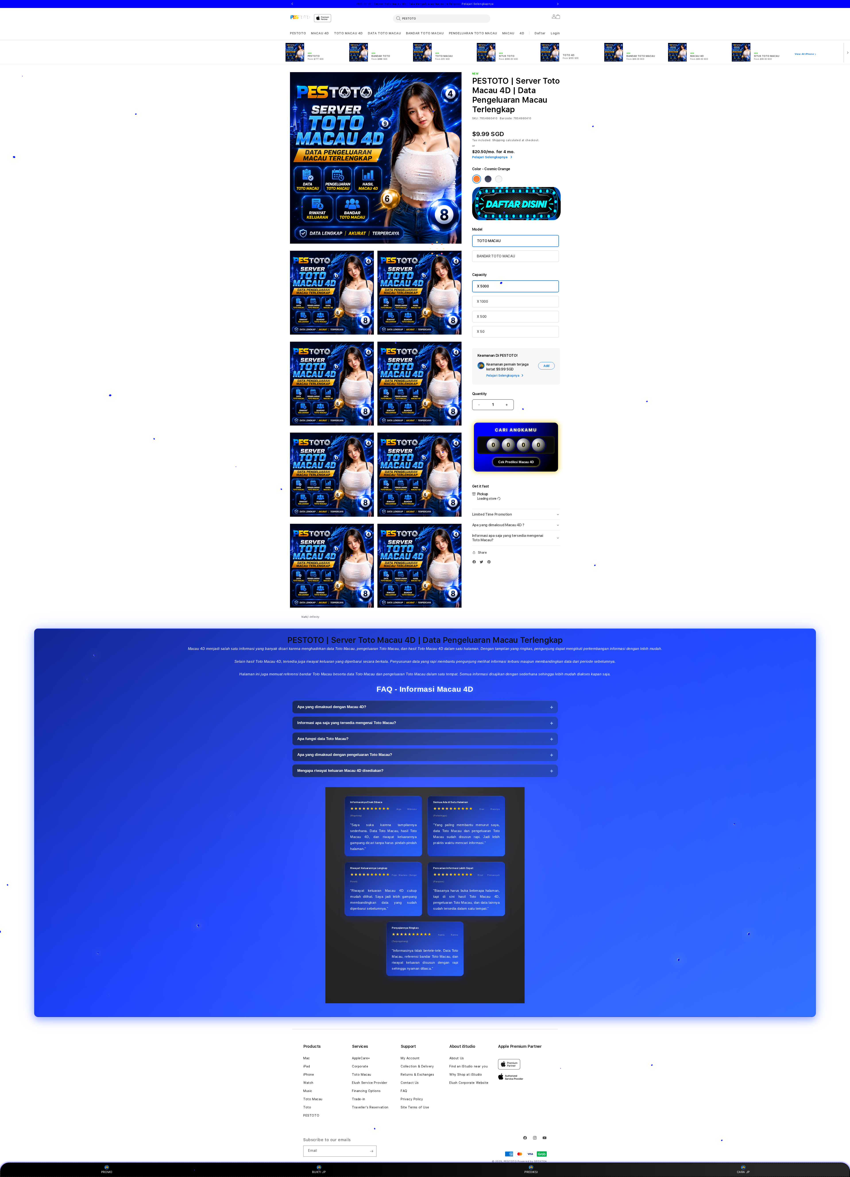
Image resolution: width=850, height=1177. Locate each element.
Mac (306, 1058)
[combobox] (441, 18)
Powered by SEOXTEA (532, 1161)
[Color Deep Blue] (488, 179)
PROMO (106, 1172)
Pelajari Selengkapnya (478, 4)
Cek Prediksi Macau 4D (516, 462)
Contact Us (410, 1083)
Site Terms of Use (415, 1107)
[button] (298, 33)
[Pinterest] (490, 563)
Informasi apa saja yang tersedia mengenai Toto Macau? (346, 723)
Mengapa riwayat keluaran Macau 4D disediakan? (340, 771)
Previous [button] (292, 4)
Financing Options (366, 1091)
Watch (308, 1083)
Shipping (498, 140)
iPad (306, 1066)
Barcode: (506, 118)
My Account (410, 1058)
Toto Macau (313, 1099)
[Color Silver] (498, 179)
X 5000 (483, 286)
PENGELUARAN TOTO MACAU (473, 33)
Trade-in (358, 1099)
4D (522, 33)
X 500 (482, 316)
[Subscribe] (371, 1151)
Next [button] (558, 4)
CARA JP (743, 1172)
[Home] (300, 17)
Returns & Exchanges (417, 1074)
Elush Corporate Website (469, 1083)
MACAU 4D (320, 33)
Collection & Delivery (417, 1066)
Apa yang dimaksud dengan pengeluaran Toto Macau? (344, 755)
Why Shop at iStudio (465, 1074)
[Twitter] (482, 563)
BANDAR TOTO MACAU (425, 33)
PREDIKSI (531, 1172)
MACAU (508, 33)
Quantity (479, 394)
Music (307, 1091)
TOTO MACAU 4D (348, 33)
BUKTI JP (319, 1172)
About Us (456, 1058)
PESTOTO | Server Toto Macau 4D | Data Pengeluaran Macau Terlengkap (425, 4)
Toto (307, 1107)
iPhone (308, 1074)
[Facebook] (475, 563)
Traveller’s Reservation (370, 1107)
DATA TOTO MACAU (384, 33)
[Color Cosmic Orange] (476, 179)
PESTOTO (298, 33)
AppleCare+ (361, 1058)
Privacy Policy (412, 1099)
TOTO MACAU (489, 241)
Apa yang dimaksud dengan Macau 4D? (331, 707)
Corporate (360, 1066)
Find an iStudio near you (468, 1066)
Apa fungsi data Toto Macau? (322, 739)
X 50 (481, 331)
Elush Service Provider (369, 1083)
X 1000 (482, 301)
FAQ (404, 1091)
